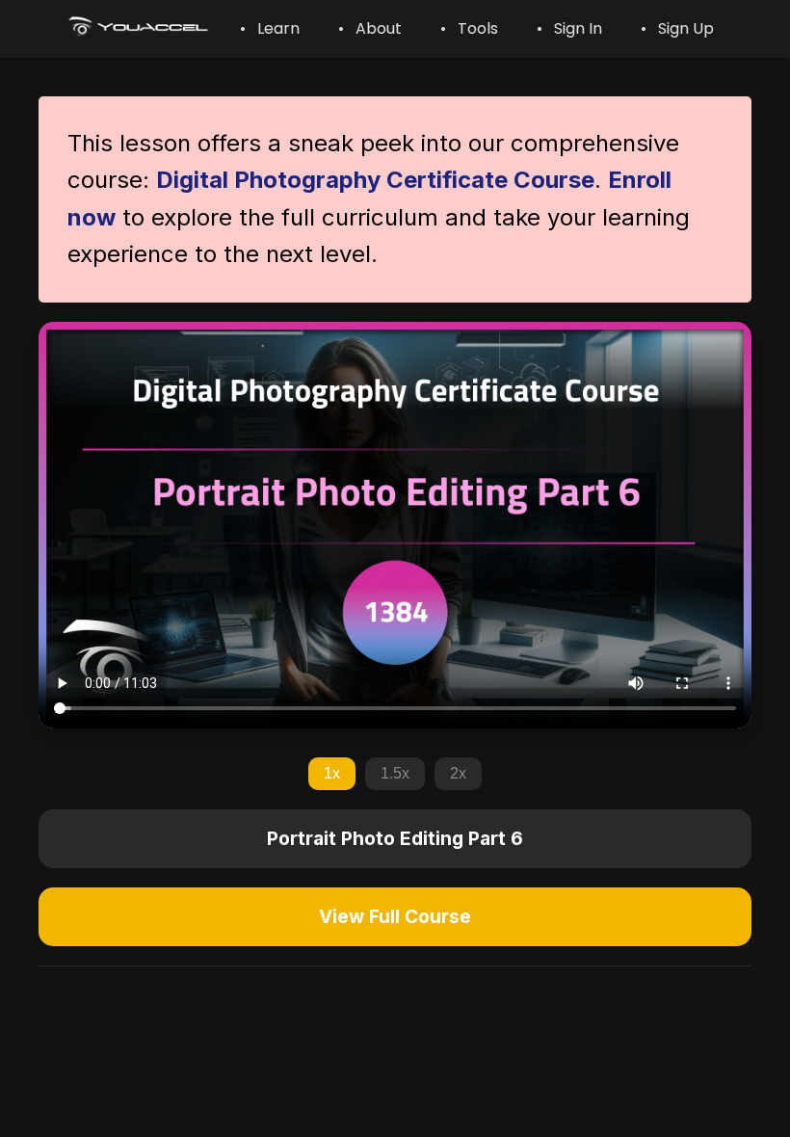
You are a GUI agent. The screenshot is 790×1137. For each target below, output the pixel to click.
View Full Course (395, 916)
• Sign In (569, 28)
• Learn (270, 28)
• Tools (469, 28)
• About (370, 28)
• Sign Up (677, 28)
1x (332, 773)
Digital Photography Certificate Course (375, 180)
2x (458, 773)
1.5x (395, 773)
